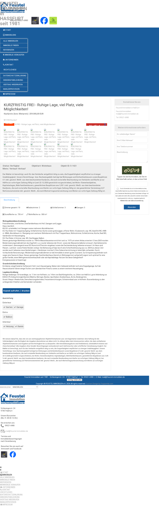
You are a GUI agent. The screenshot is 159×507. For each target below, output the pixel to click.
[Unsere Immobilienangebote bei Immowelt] (35, 20)
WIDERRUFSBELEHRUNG (10, 497)
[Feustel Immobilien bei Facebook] (44, 20)
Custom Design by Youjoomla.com (99, 384)
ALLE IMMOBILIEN (7, 477)
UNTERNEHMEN (8, 487)
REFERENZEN (6, 482)
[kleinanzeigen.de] (53, 20)
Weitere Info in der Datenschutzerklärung (131, 200)
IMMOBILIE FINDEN (8, 480)
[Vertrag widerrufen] (74, 380)
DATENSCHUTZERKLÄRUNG (12, 495)
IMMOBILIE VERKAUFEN (11, 485)
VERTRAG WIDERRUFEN (10, 500)
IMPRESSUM (7, 505)
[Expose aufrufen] (16, 291)
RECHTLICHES (6, 492)
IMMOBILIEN (7, 475)
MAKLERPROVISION (8, 502)
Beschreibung (9, 200)
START (5, 472)
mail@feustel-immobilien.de (16, 431)
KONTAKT (6, 490)
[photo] (55, 124)
